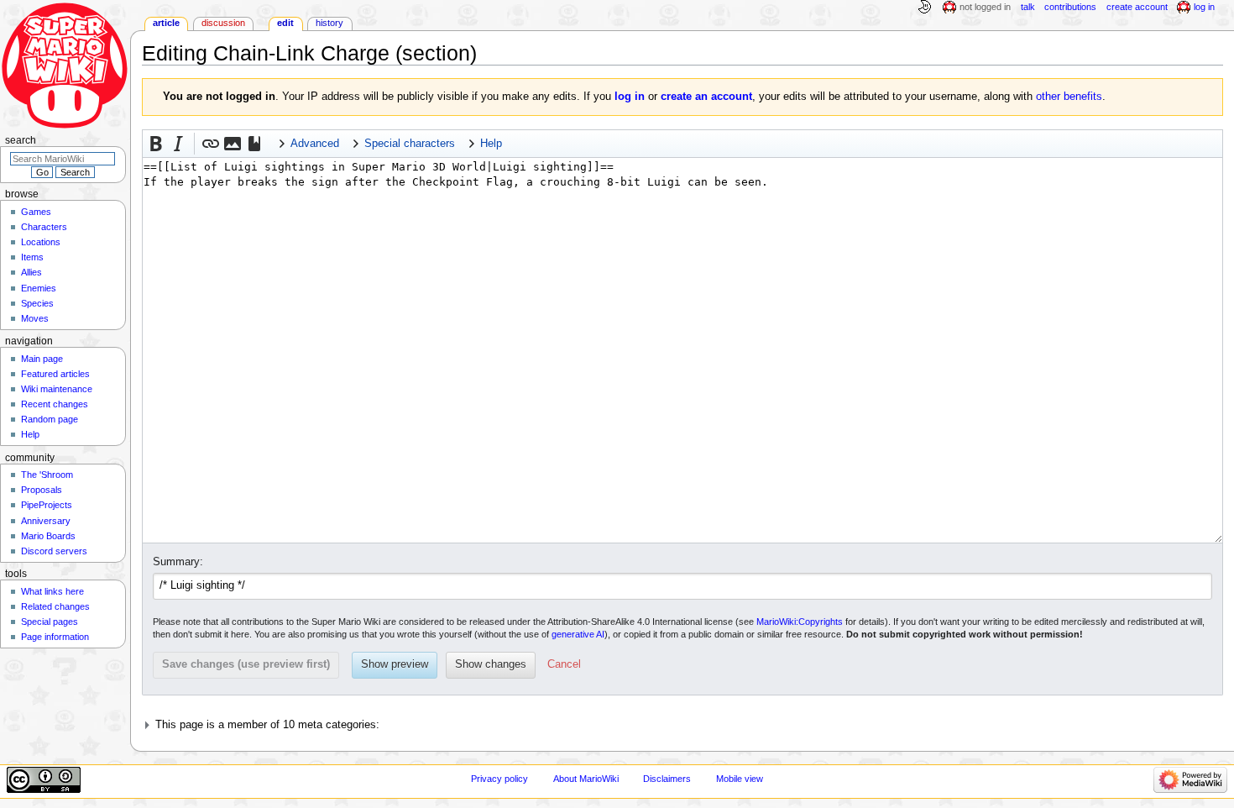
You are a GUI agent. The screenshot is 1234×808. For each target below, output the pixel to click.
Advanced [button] (314, 144)
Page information (55, 637)
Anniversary (46, 521)
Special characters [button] (409, 144)
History (329, 23)
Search (20, 140)
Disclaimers (667, 779)
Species (37, 303)
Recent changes (54, 404)
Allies (31, 272)
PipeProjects (46, 505)
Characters (44, 227)
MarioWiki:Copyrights (799, 621)
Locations (40, 242)
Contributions (1070, 7)
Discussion (223, 23)
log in (629, 96)
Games (36, 212)
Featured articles (55, 374)
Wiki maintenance (56, 389)
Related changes (55, 606)
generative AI (578, 634)
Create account (1137, 7)
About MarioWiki (586, 779)
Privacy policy (499, 779)
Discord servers (54, 551)
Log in (1204, 7)
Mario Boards (48, 536)
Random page (49, 419)
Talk (1028, 7)
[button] (156, 144)
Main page (42, 359)
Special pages (49, 621)
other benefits (1069, 96)
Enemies (38, 288)
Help (30, 434)
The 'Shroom (47, 475)
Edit (285, 23)
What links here (52, 591)
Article (166, 23)
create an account (706, 96)
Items (32, 257)
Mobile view (739, 779)
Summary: (178, 562)
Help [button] (491, 144)
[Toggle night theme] (924, 7)
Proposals (41, 490)
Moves (35, 318)
